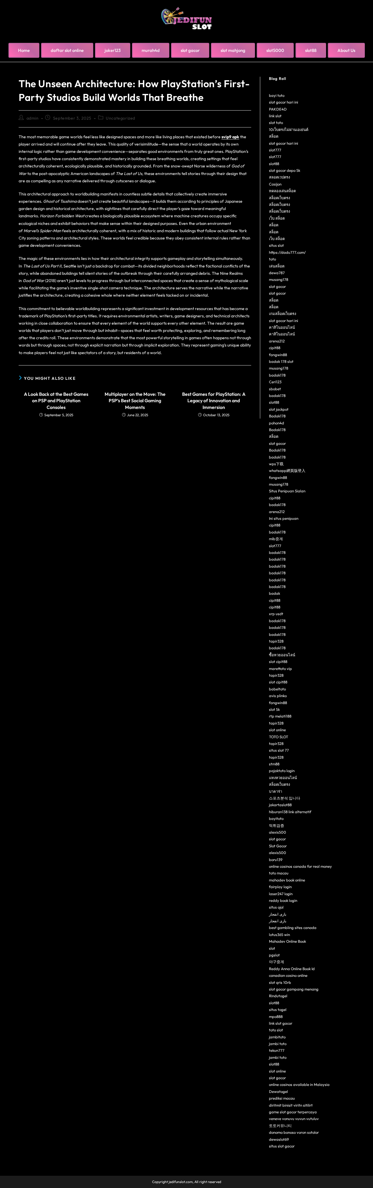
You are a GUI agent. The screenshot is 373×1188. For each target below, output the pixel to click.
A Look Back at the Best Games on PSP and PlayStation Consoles (56, 400)
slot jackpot (278, 409)
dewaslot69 (279, 1139)
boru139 (275, 859)
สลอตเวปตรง (279, 177)
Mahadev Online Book (287, 941)
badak (274, 593)
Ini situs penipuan (283, 518)
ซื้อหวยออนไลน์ (282, 654)
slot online (277, 729)
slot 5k (274, 709)
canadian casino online (288, 975)
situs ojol (276, 907)
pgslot (274, 955)
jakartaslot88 (280, 804)
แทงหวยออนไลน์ (283, 777)
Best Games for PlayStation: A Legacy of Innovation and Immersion (213, 400)
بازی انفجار (277, 914)
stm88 (274, 764)
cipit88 (274, 347)
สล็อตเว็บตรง (279, 197)
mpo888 (276, 1016)
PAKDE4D (278, 109)
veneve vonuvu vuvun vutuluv (294, 1118)
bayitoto (276, 818)
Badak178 (277, 416)
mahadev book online (287, 880)
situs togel (277, 1009)
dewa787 (277, 272)
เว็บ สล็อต (277, 218)
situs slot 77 (279, 750)
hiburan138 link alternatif (290, 811)
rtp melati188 (280, 716)
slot (272, 948)
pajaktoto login (282, 770)
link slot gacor (280, 1023)
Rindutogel (278, 995)
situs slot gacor (282, 1146)
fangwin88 (278, 354)
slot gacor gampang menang (294, 989)
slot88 (274, 163)
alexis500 (277, 832)
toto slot (276, 1030)
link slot (275, 115)
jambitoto (277, 1037)
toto (272, 259)
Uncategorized (120, 118)
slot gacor (277, 286)
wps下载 (276, 463)
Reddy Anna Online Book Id (292, 968)
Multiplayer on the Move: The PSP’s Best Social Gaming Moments (135, 400)
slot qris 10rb (280, 982)
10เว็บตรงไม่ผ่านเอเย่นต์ (288, 129)
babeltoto (277, 689)
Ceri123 (275, 381)
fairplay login (280, 886)
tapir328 (276, 641)
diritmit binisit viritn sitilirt (291, 1105)
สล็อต (273, 136)
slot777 (275, 150)
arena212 (277, 341)
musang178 (278, 279)
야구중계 (276, 961)
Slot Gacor (278, 846)
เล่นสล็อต (276, 266)
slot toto (276, 122)
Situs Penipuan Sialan (287, 491)
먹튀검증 (276, 825)
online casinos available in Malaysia (299, 1084)
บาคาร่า (275, 791)
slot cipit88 (278, 661)
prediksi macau (282, 1098)
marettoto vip (280, 668)
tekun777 (276, 1050)
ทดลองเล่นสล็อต (282, 190)
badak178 (277, 375)
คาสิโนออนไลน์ (282, 327)
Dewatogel (278, 1091)
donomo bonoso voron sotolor (294, 1132)
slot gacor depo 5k (284, 170)
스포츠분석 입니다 (284, 798)
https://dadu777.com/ (287, 252)
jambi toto (277, 1043)
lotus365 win (279, 934)
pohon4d (276, 423)
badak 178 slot (281, 361)
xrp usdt (276, 613)
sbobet (275, 388)
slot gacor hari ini (283, 102)
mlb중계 (276, 538)
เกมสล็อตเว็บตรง (282, 313)
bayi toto (276, 95)
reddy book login (283, 900)
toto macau (278, 873)
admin (33, 118)
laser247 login (281, 893)
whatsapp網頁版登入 (287, 470)
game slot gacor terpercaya (293, 1112)
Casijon (275, 184)
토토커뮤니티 (280, 1125)
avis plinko (278, 695)
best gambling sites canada (292, 927)
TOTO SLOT (278, 736)
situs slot (276, 245)
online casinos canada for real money (300, 866)
